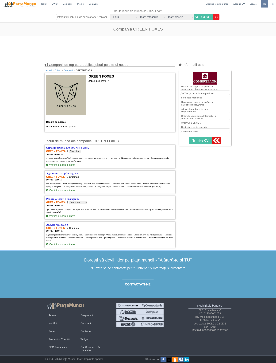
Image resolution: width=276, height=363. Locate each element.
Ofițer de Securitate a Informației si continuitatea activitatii (198, 117)
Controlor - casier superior (194, 127)
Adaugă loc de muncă (217, 4)
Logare (253, 4)
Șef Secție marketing (191, 97)
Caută (205, 17)
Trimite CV (200, 140)
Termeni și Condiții (59, 339)
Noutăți (53, 323)
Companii (86, 323)
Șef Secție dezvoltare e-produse (197, 93)
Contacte (85, 331)
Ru (272, 4)
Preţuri (52, 331)
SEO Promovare (58, 347)
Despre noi (86, 315)
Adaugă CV (239, 4)
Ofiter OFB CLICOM (191, 122)
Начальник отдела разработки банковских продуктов (197, 103)
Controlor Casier (189, 131)
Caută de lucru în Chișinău (90, 348)
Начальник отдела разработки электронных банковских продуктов (199, 87)
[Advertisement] (138, 48)
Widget (84, 339)
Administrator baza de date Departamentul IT (194, 110)
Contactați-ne (137, 284)
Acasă (52, 315)
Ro (264, 4)
